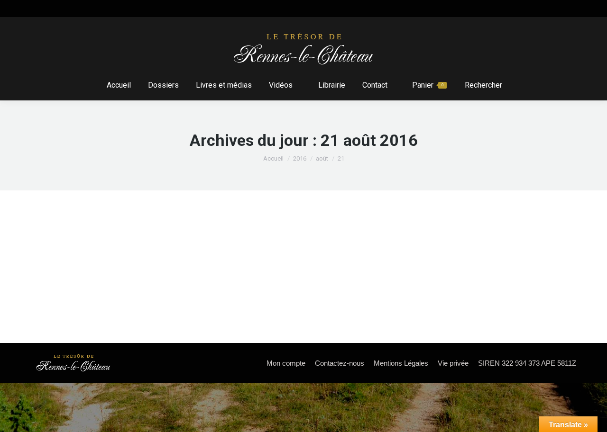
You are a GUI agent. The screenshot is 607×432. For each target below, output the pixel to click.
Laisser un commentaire (242, 257)
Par (125, 257)
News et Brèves (67, 257)
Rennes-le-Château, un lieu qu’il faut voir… (134, 240)
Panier (427, 85)
